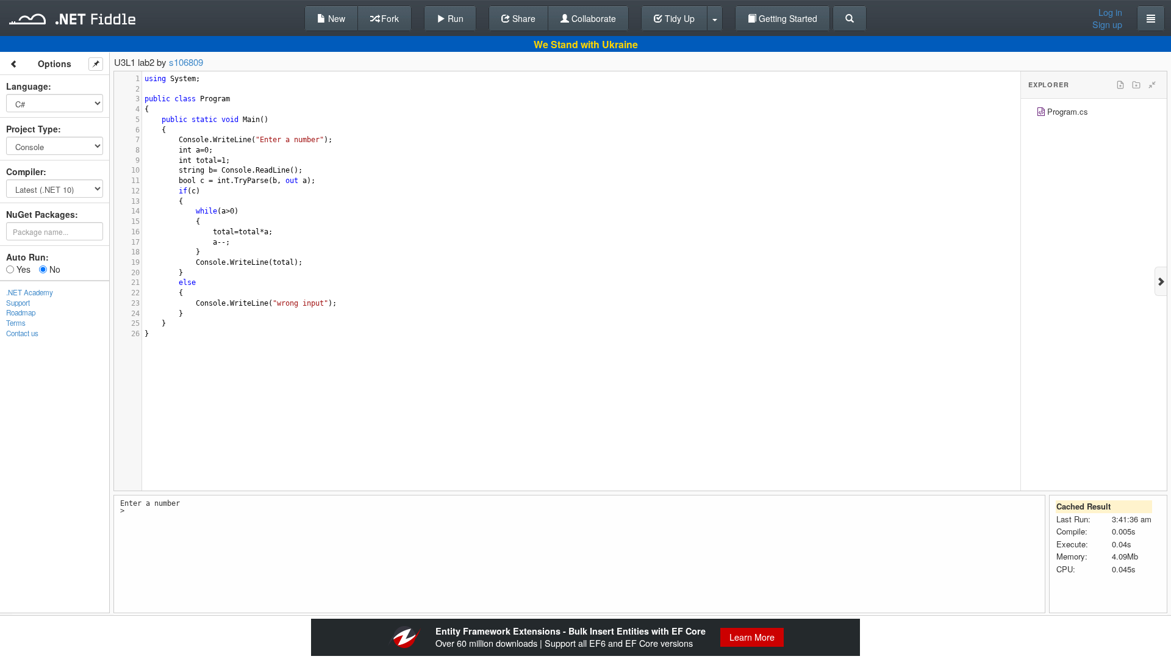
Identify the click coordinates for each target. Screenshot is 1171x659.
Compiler (24, 171)
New (335, 18)
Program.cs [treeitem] (1067, 111)
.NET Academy (29, 292)
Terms (16, 323)
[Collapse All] (1152, 84)
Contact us (22, 333)
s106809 (186, 62)
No (53, 269)
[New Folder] (1136, 84)
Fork (389, 18)
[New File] (1120, 84)
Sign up (1107, 24)
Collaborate (592, 18)
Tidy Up (678, 18)
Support (18, 303)
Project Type (32, 129)
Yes (22, 269)
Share (522, 18)
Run (454, 18)
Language (27, 86)
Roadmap (20, 312)
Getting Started (786, 18)
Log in (1110, 12)
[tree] (1094, 113)
